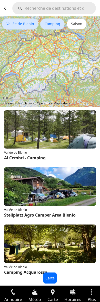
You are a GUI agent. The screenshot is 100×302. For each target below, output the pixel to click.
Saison (76, 23)
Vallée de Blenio (20, 23)
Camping (52, 23)
